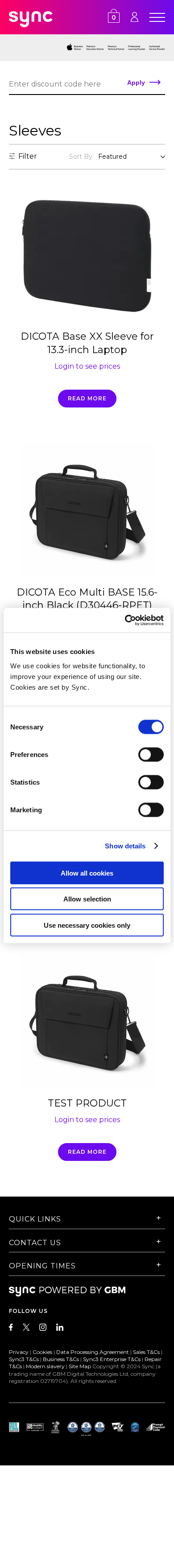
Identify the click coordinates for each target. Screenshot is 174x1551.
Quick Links (35, 1219)
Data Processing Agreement (92, 1352)
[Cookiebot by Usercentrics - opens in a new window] (125, 620)
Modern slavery (45, 1366)
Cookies (42, 1352)
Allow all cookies (87, 872)
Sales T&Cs (146, 1352)
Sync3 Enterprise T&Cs (112, 1359)
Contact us (35, 1242)
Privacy (19, 1352)
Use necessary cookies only (87, 925)
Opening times (42, 1266)
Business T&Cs (61, 1359)
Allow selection (87, 899)
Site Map (80, 1366)
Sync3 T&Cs (24, 1359)
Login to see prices (87, 366)
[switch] (151, 754)
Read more (87, 398)
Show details (125, 846)
